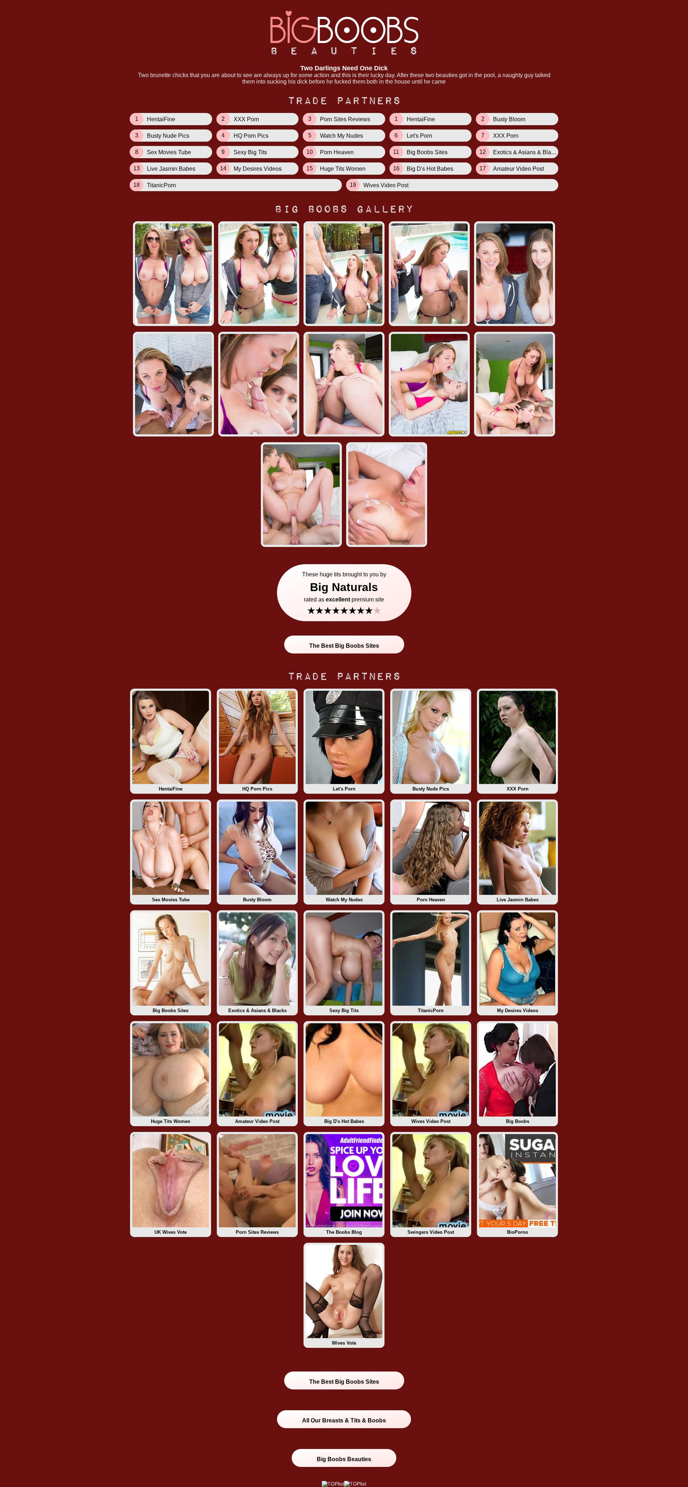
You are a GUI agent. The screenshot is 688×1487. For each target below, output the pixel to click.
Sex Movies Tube (171, 899)
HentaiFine (170, 789)
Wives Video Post (430, 1121)
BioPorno (517, 1232)
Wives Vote (344, 1343)
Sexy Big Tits (344, 1010)
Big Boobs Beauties (344, 1459)
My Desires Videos (517, 1010)
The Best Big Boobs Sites (344, 646)
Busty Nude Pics (430, 789)
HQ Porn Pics (257, 789)
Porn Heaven (431, 899)
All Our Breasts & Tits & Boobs (344, 1420)
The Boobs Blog (344, 1232)
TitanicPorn (431, 1010)
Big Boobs (517, 1121)
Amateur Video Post (257, 1121)
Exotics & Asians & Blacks (257, 1010)
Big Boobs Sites (170, 1010)
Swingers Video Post (430, 1232)
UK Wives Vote (170, 1232)
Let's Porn (344, 789)
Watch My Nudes (344, 899)
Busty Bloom (257, 899)
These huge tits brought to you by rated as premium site (344, 593)
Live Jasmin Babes (518, 899)
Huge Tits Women (170, 1121)
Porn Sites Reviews (257, 1232)
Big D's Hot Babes (344, 1121)
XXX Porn (518, 789)
